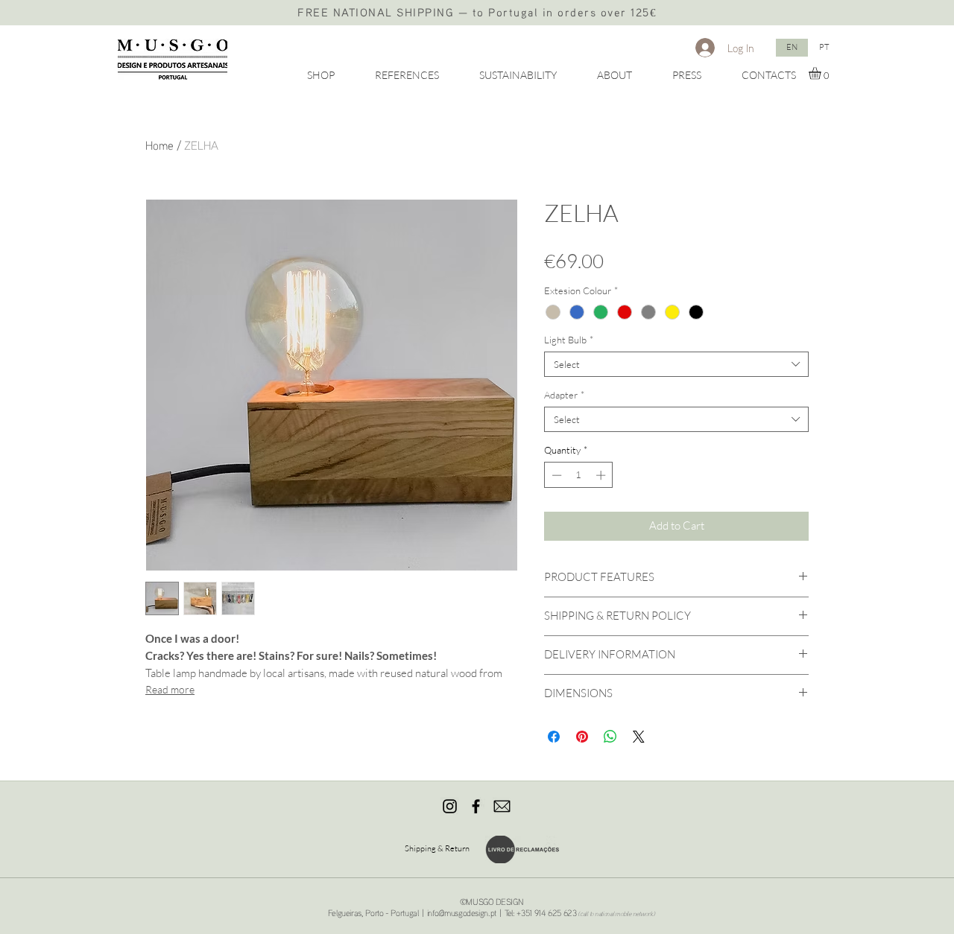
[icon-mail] (502, 806)
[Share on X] (639, 737)
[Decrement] (555, 475)
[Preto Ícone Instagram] (449, 806)
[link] (822, 73)
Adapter (564, 395)
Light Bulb (568, 340)
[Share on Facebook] (554, 737)
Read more (170, 689)
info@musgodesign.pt (461, 912)
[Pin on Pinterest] (582, 737)
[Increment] (602, 475)
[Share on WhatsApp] (610, 737)
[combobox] (676, 364)
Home (159, 145)
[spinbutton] (578, 475)
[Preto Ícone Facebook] (476, 806)
